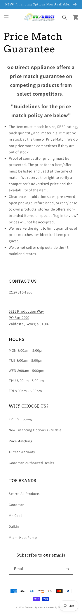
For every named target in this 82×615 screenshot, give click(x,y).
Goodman (16, 504)
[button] (6, 17)
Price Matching (20, 441)
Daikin (14, 526)
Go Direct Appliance (35, 607)
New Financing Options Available (35, 430)
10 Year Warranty (22, 452)
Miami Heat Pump (23, 537)
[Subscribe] (67, 569)
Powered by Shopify (56, 607)
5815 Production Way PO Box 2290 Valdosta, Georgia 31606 (29, 318)
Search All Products (24, 493)
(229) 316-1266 (20, 292)
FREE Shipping (20, 419)
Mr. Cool (15, 515)
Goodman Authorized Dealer (31, 463)
